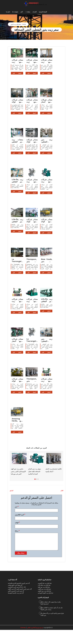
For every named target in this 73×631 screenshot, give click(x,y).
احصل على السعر (17, 73)
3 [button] (38, 479)
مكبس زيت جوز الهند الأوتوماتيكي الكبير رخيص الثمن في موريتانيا (18, 471)
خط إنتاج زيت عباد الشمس (45, 583)
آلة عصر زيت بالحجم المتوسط (16, 593)
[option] (53, 462)
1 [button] (35, 479)
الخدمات (34, 12)
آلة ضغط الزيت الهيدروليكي (15, 585)
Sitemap (23, 627)
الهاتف (17, 522)
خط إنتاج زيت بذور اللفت (44, 589)
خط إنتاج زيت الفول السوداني (45, 593)
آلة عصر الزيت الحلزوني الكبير (16, 591)
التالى (61, 490)
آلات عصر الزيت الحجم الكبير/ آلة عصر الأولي (20, 589)
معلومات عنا (15, 12)
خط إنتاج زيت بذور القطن (44, 591)
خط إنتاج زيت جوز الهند (44, 587)
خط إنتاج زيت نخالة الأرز (44, 585)
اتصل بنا (8, 12)
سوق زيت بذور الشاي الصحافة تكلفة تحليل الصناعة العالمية (34, 471)
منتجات (28, 12)
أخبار (21, 12)
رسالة (17, 530)
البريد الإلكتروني (20, 514)
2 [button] (36, 479)
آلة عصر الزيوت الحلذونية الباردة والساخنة (19, 583)
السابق (11, 490)
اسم (17, 506)
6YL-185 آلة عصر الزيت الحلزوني (17, 587)
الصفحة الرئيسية (43, 12)
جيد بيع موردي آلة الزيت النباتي (35, 627)
